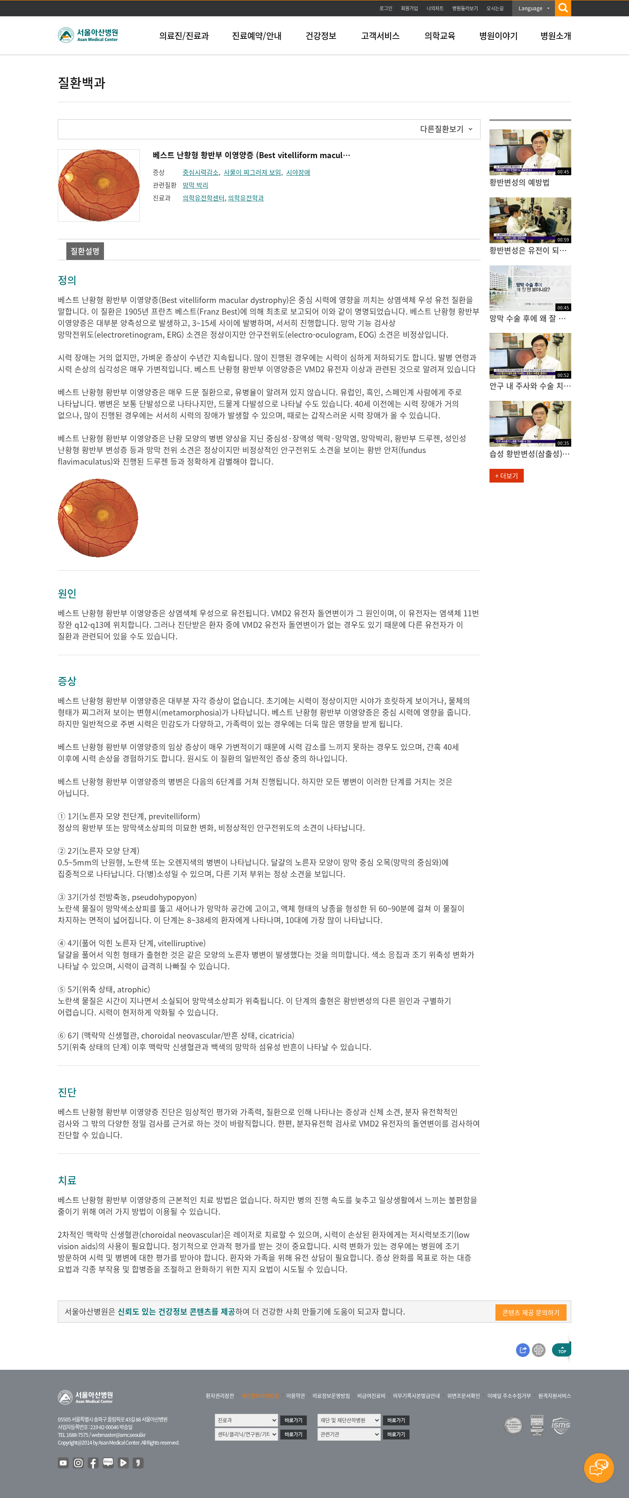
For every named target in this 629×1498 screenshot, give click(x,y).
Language (531, 8)
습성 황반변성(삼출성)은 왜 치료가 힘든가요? (530, 453)
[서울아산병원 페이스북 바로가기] (94, 1463)
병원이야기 (498, 35)
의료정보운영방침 (331, 1396)
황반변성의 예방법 (520, 182)
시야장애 (298, 172)
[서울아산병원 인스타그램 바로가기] (79, 1463)
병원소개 (555, 35)
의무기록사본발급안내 (416, 1396)
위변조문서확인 (463, 1396)
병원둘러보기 (465, 8)
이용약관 (295, 1396)
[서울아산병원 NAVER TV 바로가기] (124, 1463)
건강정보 (321, 35)
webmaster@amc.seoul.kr (118, 1435)
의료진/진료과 (184, 35)
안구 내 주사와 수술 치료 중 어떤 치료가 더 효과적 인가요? (530, 385)
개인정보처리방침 (260, 1396)
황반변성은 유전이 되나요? (530, 250)
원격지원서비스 (554, 1396)
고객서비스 (380, 35)
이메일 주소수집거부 (509, 1396)
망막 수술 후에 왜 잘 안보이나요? (530, 318)
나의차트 (435, 8)
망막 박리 (195, 185)
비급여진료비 (371, 1396)
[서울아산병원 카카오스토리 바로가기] (139, 1463)
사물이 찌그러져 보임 (252, 172)
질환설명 (85, 251)
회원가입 (409, 8)
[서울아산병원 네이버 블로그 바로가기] (109, 1463)
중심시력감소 (201, 172)
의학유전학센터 (204, 198)
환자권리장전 (220, 1396)
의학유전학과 (246, 198)
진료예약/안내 (257, 35)
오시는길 (495, 8)
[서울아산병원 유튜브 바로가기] (64, 1463)
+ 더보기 (506, 475)
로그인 (386, 8)
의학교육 (439, 35)
